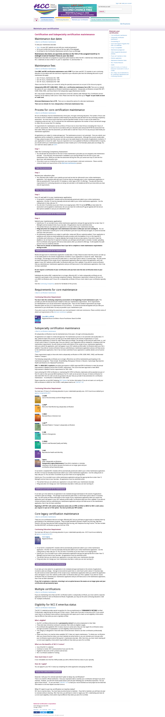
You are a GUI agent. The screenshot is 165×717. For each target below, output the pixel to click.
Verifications (125, 24)
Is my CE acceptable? (116, 47)
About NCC (36, 709)
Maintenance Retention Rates (118, 60)
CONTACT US (79, 382)
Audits (112, 65)
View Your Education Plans (45, 190)
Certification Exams (47, 20)
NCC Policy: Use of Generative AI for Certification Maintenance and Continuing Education (119, 74)
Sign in (117, 3)
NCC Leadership (43, 709)
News (49, 709)
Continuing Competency (47, 284)
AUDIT (55, 144)
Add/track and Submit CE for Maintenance (50, 214)
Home (36, 19)
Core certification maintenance (119, 35)
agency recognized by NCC (42, 393)
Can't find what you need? (104, 6)
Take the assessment (43, 168)
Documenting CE (115, 41)
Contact (54, 709)
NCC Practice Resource (117, 62)
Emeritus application (116, 58)
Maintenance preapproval (117, 50)
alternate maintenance (60, 312)
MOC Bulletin (63, 380)
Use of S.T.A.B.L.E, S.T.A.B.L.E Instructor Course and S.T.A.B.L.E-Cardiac (120, 68)
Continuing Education (62, 20)
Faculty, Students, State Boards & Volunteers (104, 20)
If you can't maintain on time (118, 56)
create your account (126, 3)
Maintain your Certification (80, 20)
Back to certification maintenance (46, 42)
